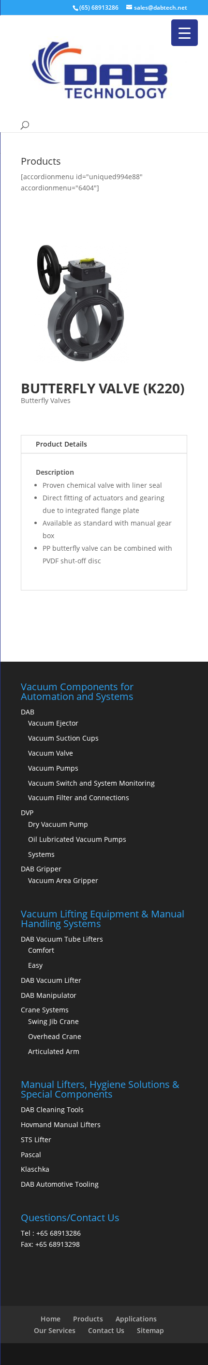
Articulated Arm (53, 1051)
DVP (27, 812)
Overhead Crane (54, 1036)
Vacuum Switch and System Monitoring (91, 783)
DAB (27, 711)
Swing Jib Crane (53, 1021)
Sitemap (150, 1330)
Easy (35, 965)
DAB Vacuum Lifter (51, 980)
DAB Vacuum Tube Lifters (62, 939)
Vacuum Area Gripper (63, 880)
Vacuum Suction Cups (63, 738)
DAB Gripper (41, 868)
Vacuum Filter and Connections (78, 797)
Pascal (31, 1154)
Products (88, 1318)
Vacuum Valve (50, 753)
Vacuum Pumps (53, 768)
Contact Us (106, 1330)
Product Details (61, 444)
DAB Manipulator (48, 995)
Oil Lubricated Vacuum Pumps (77, 839)
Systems (41, 854)
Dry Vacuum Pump (58, 824)
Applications (136, 1318)
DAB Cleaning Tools (52, 1109)
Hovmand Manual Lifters (61, 1124)
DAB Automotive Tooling (60, 1184)
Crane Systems (45, 1009)
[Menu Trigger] (184, 32)
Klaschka (35, 1169)
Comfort (41, 950)
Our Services (54, 1330)
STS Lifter (36, 1139)
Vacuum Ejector (53, 723)
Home (50, 1318)
